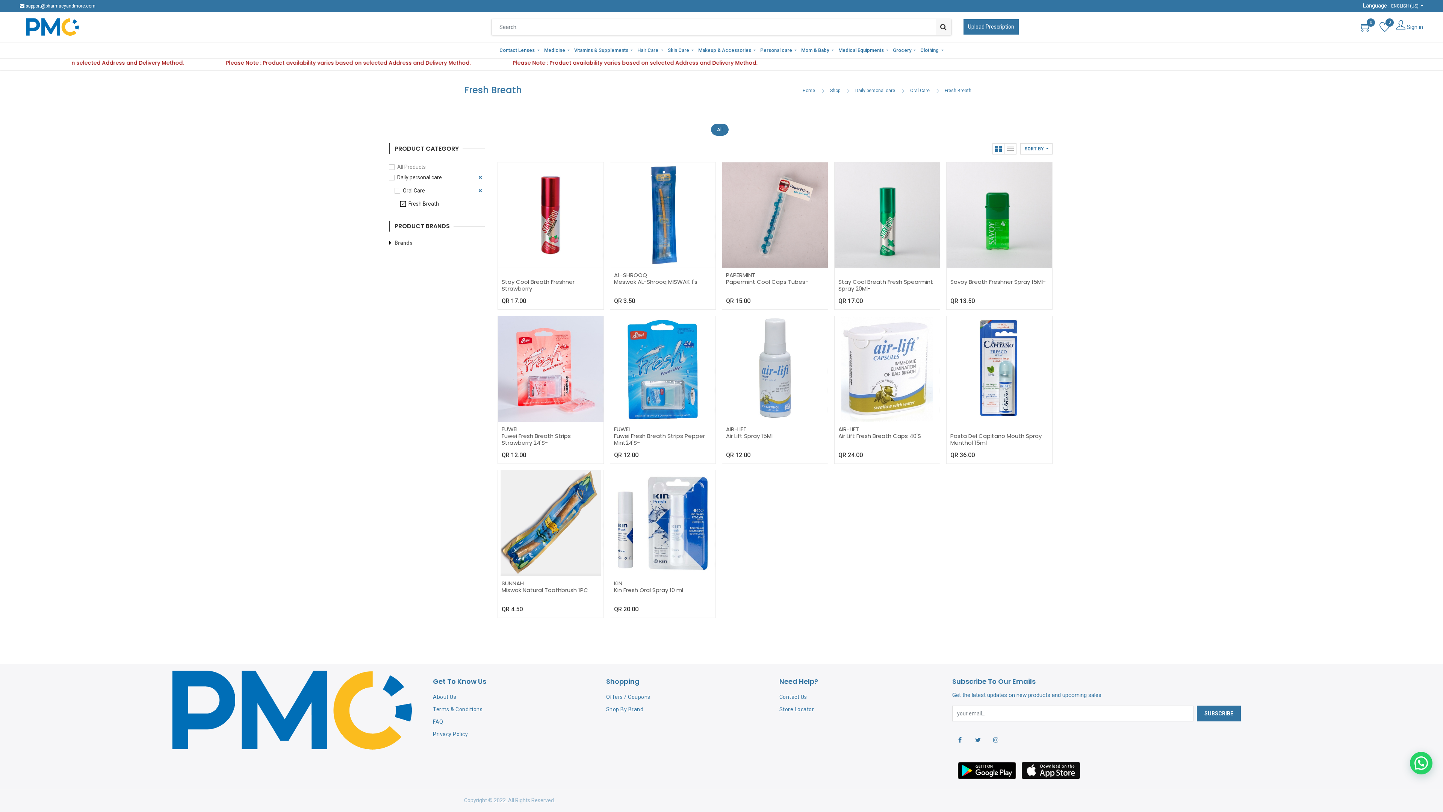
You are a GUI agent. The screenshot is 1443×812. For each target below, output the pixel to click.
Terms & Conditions (458, 709)
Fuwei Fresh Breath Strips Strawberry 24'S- (536, 439)
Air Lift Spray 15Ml (749, 436)
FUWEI (509, 429)
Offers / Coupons (628, 697)
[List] (1010, 149)
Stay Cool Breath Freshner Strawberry (538, 285)
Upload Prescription (991, 27)
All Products (411, 167)
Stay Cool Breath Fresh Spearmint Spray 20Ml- (885, 285)
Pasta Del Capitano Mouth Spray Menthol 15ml (996, 439)
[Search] (943, 27)
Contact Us (793, 697)
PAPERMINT (740, 275)
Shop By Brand (625, 709)
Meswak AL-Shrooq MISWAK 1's (655, 282)
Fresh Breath (958, 90)
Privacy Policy (450, 734)
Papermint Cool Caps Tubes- (767, 282)
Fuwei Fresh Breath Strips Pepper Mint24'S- (659, 439)
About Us (444, 697)
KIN (618, 583)
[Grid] (998, 149)
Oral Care (920, 90)
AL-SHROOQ (630, 275)
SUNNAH (513, 583)
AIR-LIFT (736, 429)
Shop (835, 90)
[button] (1036, 149)
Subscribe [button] (1218, 713)
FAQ (438, 722)
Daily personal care (875, 90)
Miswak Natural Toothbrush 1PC (545, 590)
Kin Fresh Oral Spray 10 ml (648, 590)
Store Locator (796, 709)
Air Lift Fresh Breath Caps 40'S (879, 436)
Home (809, 90)
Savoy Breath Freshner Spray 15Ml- (998, 282)
